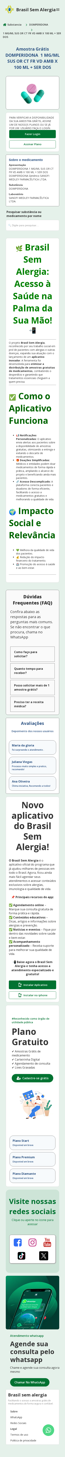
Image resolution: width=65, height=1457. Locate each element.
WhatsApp (16, 1417)
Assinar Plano (33, 144)
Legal (13, 1429)
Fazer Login (32, 134)
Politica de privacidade (23, 1440)
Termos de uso (19, 1434)
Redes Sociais (18, 1423)
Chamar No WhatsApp (29, 1382)
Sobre (14, 1411)
